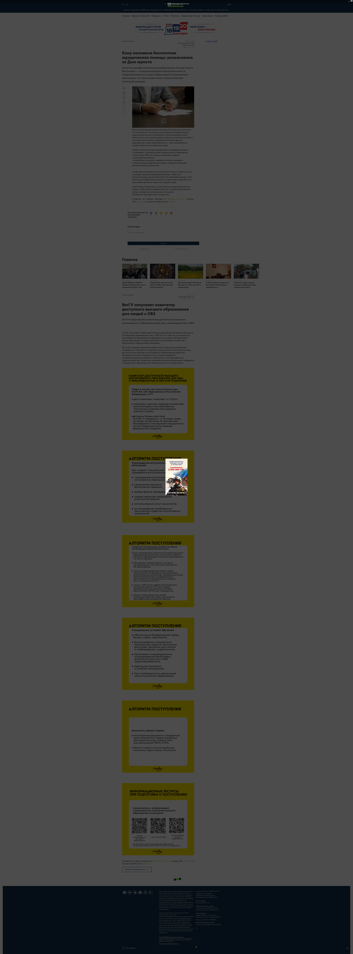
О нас (166, 16)
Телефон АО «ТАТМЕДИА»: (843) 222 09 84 (208, 924)
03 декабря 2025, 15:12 (186, 297)
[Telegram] (124, 92)
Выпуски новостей (141, 16)
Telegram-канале (175, 199)
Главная (126, 16)
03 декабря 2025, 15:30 (186, 43)
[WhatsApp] (124, 102)
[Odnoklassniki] (145, 892)
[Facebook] (151, 892)
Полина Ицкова (128, 41)
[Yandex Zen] (124, 892)
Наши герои (207, 16)
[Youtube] (140, 892)
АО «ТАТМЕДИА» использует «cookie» (170, 937)
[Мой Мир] (124, 106)
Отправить (163, 243)
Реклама (175, 16)
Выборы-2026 (221, 16)
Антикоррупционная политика (205, 922)
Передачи (156, 16)
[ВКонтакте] (124, 88)
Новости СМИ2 (211, 41)
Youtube (141, 201)
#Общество (190, 41)
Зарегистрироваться (181, 249)
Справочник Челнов (190, 16)
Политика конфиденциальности (169, 943)
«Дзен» (171, 201)
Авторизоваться (145, 249)
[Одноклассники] (124, 97)
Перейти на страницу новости (135, 869)
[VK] (130, 892)
